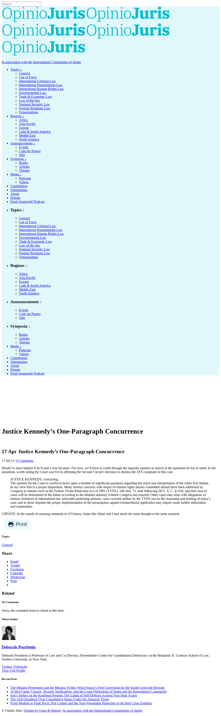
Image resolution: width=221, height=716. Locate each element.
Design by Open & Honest (42, 710)
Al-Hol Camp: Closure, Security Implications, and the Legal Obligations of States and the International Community (88, 691)
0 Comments (24, 461)
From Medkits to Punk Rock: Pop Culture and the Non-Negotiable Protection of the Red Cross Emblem (81, 703)
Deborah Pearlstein (19, 647)
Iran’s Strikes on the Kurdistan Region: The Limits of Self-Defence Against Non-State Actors (73, 695)
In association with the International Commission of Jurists (41, 62)
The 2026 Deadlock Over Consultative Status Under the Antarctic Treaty (59, 699)
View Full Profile (13, 670)
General (7, 545)
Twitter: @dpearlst (14, 666)
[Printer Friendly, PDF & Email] (17, 528)
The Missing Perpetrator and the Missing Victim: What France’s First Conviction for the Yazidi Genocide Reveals (87, 687)
